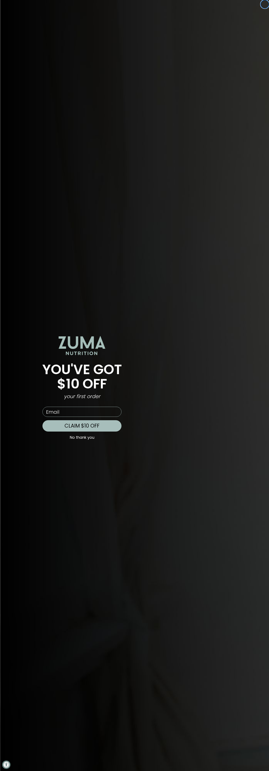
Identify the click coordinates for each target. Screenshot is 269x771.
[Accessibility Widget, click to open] (6, 764)
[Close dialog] (265, 4)
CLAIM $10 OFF (82, 425)
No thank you (82, 437)
